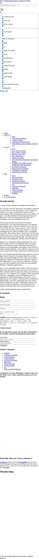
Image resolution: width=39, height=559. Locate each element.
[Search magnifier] (2, 9)
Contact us (3, 462)
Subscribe (4, 345)
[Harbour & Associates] (19, 130)
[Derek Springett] (19, 456)
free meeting (22, 462)
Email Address (4, 341)
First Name (3, 337)
